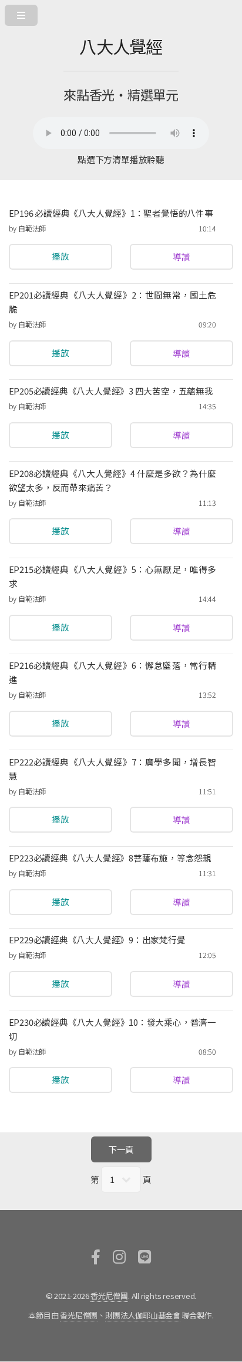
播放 (60, 256)
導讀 (181, 256)
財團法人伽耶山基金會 (142, 1315)
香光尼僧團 (109, 1295)
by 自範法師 (27, 228)
